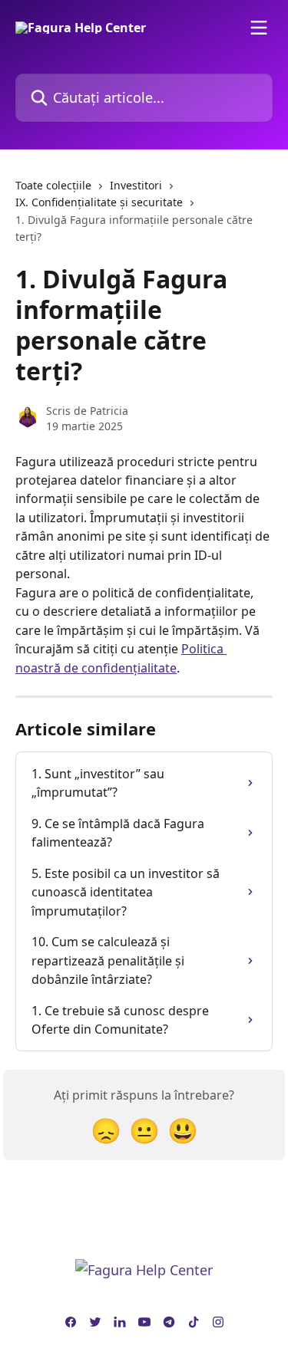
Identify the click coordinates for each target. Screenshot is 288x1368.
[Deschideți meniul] (259, 27)
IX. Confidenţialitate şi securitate (99, 202)
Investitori (136, 185)
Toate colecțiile (53, 185)
